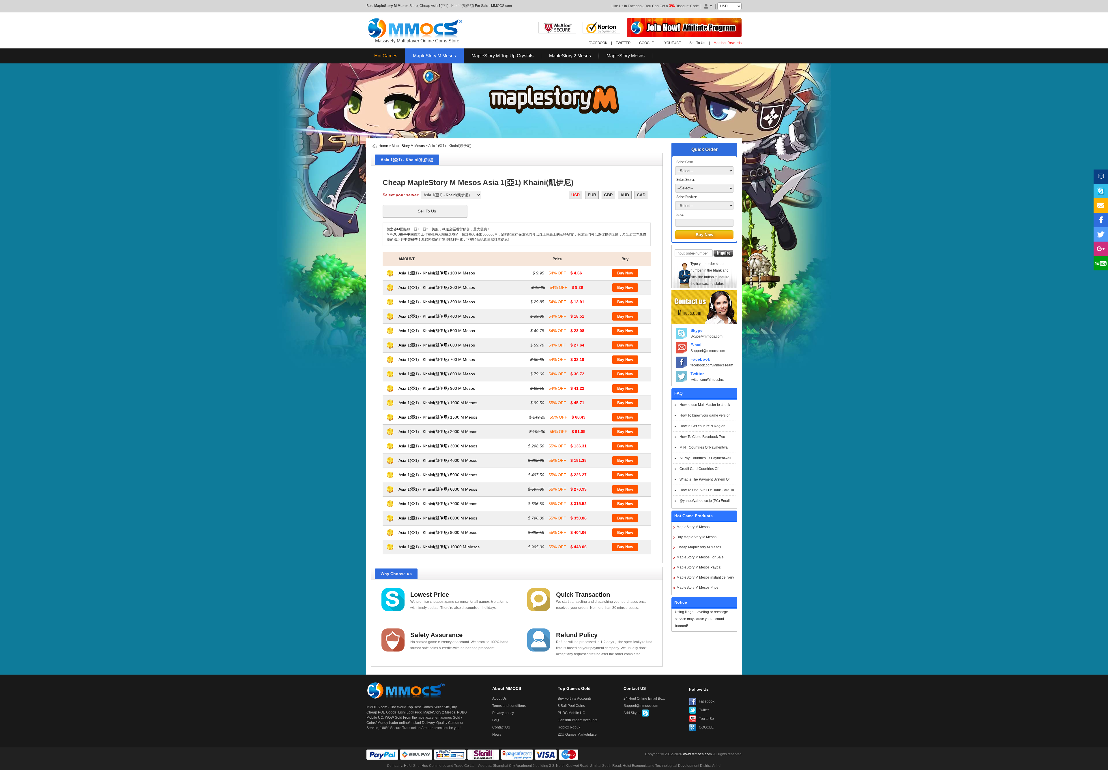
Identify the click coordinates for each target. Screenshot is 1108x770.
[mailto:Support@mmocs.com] (1101, 205)
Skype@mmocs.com (706, 336)
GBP (608, 195)
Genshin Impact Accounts (577, 720)
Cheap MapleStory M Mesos (699, 547)
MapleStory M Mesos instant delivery (705, 577)
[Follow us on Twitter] (1101, 234)
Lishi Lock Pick (410, 712)
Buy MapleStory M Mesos (696, 537)
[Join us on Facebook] (1101, 220)
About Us (499, 698)
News (496, 735)
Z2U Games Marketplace (577, 735)
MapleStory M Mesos (391, 6)
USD (575, 195)
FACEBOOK (598, 43)
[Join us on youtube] (1101, 263)
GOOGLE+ (647, 43)
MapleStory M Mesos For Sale (700, 557)
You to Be (706, 719)
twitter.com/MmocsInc (707, 380)
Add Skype (632, 713)
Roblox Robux (569, 727)
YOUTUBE (672, 43)
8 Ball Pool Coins (571, 706)
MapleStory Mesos (626, 55)
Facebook (700, 359)
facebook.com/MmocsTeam (711, 365)
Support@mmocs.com (707, 351)
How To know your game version (705, 415)
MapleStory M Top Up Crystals (502, 55)
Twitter (697, 373)
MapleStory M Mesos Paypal (699, 567)
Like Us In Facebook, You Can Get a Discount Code (655, 6)
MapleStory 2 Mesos (570, 55)
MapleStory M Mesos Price (697, 587)
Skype (696, 330)
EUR (592, 195)
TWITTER (623, 43)
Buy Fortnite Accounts (575, 698)
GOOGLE (706, 727)
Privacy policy (503, 713)
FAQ (495, 720)
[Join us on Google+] (1101, 249)
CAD (641, 195)
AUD (624, 195)
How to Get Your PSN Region (702, 426)
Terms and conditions (509, 706)
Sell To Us (697, 43)
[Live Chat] (1101, 177)
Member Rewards (728, 43)
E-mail (696, 344)
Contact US (501, 727)
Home (383, 146)
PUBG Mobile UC (571, 713)
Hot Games (385, 55)
